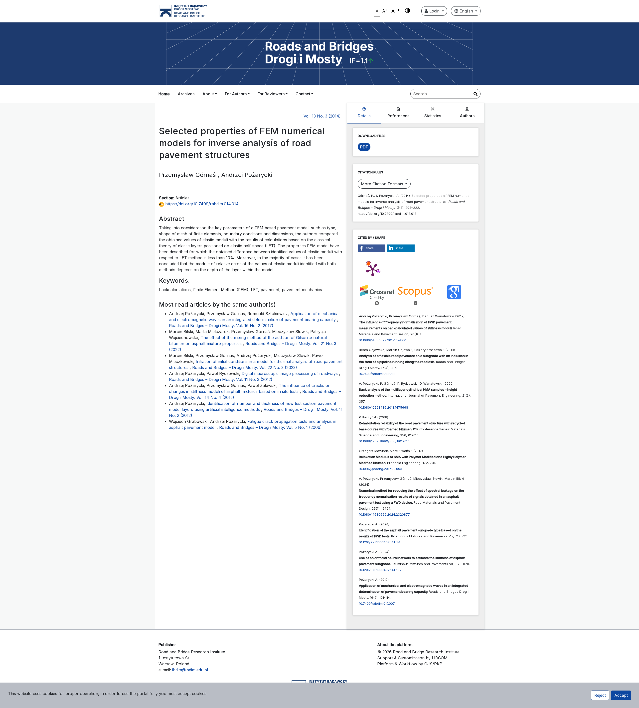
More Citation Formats (382, 183)
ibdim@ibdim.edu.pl (190, 669)
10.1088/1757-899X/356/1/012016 (384, 441)
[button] (371, 248)
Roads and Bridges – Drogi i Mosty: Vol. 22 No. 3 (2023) (244, 367)
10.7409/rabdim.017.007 (377, 603)
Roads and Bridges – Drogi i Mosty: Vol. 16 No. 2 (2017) (221, 325)
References (398, 115)
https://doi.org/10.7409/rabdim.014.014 (201, 203)
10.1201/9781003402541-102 (380, 570)
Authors (467, 115)
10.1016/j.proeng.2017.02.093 (380, 469)
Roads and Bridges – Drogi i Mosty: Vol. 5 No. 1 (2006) (270, 427)
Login (434, 10)
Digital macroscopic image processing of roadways (290, 373)
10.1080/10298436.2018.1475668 (383, 407)
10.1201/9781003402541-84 (379, 542)
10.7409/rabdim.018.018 (377, 374)
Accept (621, 695)
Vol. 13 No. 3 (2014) (322, 116)
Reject (600, 695)
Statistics (432, 115)
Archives (186, 93)
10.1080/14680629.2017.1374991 (383, 340)
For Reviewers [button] (271, 93)
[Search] (476, 94)
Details (364, 115)
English (466, 10)
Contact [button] (303, 93)
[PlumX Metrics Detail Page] (373, 269)
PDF (364, 146)
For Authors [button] (236, 93)
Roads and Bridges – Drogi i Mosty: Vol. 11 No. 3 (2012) (220, 379)
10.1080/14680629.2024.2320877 (384, 514)
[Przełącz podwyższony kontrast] (408, 10)
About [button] (208, 93)
